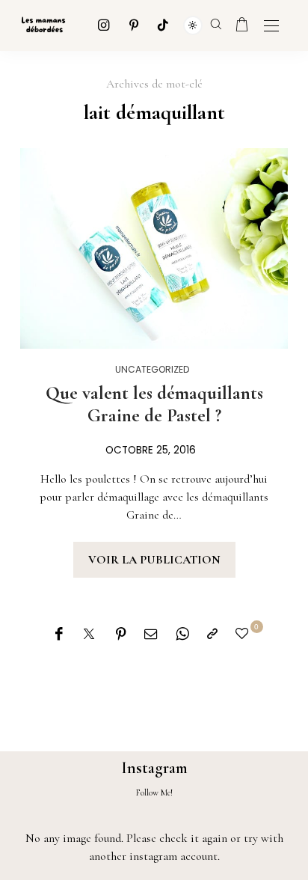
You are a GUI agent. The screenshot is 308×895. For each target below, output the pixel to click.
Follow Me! (154, 792)
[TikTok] (163, 25)
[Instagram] (103, 25)
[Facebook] (59, 634)
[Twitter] (89, 634)
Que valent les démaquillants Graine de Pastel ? (154, 404)
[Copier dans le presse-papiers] (212, 634)
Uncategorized (152, 369)
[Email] (151, 634)
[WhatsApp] (182, 634)
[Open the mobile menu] (271, 26)
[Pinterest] (134, 25)
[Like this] (244, 634)
